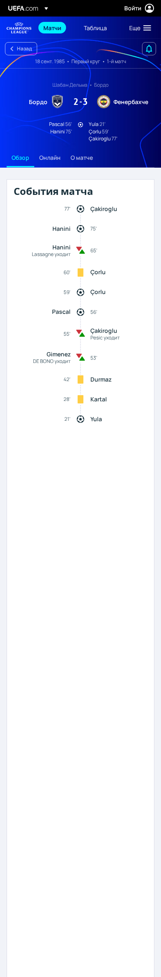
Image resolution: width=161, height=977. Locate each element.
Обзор (20, 157)
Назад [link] (24, 48)
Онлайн (50, 157)
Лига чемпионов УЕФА (19, 27)
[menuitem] (56, 27)
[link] (52, 27)
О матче (82, 157)
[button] (138, 27)
